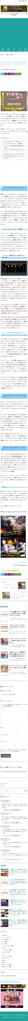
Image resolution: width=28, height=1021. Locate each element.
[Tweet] (2, 74)
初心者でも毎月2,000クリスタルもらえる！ (13, 156)
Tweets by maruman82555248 (8, 975)
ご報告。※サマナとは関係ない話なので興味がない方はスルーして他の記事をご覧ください (17, 654)
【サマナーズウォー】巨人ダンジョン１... (12, 859)
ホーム (3, 54)
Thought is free (22, 1017)
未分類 (3, 960)
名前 (2, 727)
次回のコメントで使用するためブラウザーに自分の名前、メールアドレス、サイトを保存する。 (13, 750)
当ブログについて (6, 958)
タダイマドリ (4, 783)
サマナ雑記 (10, 54)
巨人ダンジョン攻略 (6, 956)
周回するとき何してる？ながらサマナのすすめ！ (14, 511)
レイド (3, 954)
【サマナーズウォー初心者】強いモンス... (12, 835)
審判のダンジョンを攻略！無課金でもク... (12, 809)
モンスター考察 (5, 952)
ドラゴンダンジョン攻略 (7, 946)
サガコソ (3, 785)
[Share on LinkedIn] (12, 74)
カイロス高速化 (5, 939)
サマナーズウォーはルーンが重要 (12, 143)
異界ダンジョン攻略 (6, 966)
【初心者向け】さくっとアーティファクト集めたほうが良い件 (18, 900)
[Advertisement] (14, 33)
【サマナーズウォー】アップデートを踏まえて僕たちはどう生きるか (17, 640)
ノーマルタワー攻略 (6, 950)
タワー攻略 (4, 943)
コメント (3, 709)
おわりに (7, 158)
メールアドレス (5, 734)
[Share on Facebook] (5, 74)
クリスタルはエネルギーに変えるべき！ (12, 141)
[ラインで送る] (19, 74)
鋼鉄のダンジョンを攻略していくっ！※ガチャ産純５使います (18, 910)
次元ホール (4, 962)
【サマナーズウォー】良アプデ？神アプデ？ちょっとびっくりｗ (17, 627)
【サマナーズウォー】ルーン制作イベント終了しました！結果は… (17, 667)
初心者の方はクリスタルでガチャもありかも (13, 154)
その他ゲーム (5, 935)
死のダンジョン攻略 (6, 964)
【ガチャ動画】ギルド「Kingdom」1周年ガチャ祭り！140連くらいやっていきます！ (17, 613)
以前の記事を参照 (16, 456)
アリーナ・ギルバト (6, 937)
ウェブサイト (4, 741)
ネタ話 (3, 948)
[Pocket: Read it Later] (16, 74)
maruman (24, 565)
